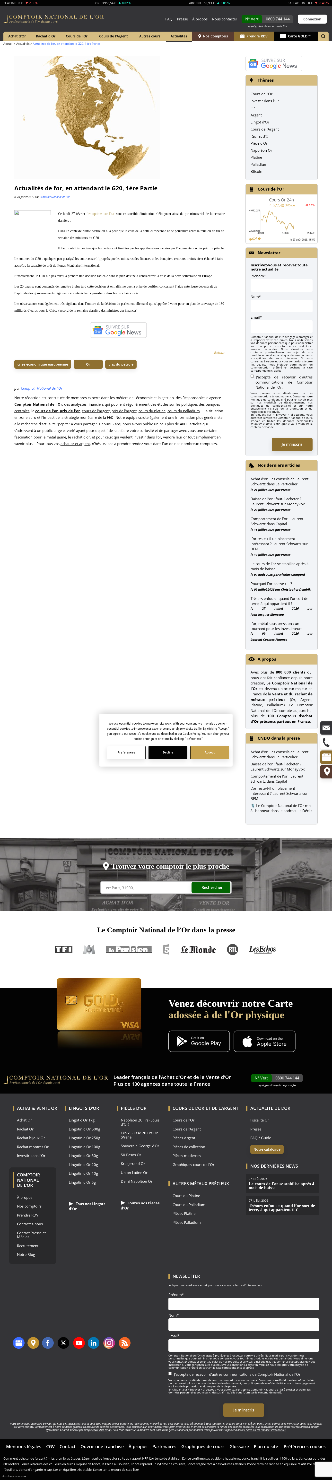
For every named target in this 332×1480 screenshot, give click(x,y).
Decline (168, 752)
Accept (210, 752)
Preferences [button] (193, 738)
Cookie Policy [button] (191, 733)
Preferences (126, 752)
